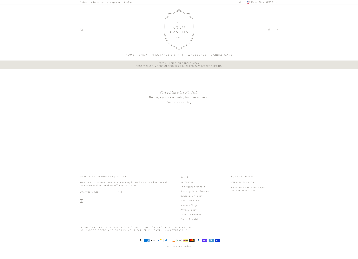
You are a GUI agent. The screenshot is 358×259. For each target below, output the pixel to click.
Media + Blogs (189, 205)
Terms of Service (191, 214)
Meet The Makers (191, 200)
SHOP (143, 54)
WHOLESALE (197, 54)
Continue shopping (179, 102)
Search (185, 177)
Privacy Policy (189, 210)
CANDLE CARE (221, 54)
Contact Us (187, 182)
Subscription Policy (192, 196)
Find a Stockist (189, 219)
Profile (128, 2)
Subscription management (106, 2)
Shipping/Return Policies (195, 191)
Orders (84, 2)
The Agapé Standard (193, 186)
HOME (130, 54)
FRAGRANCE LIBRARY (167, 54)
